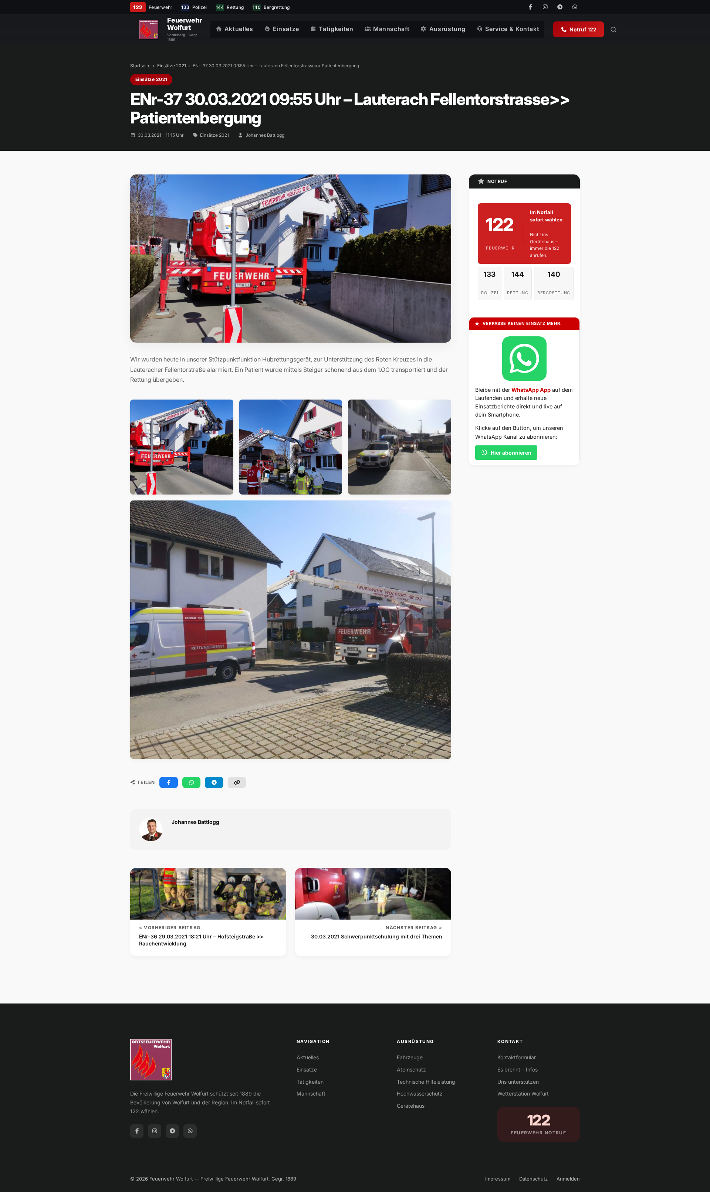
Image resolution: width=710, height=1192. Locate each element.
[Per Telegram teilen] (214, 782)
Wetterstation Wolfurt (523, 1093)
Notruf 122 (582, 29)
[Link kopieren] (237, 782)
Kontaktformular (516, 1057)
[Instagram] (545, 7)
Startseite (140, 65)
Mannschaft (391, 29)
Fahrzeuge (410, 1057)
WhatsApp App (531, 390)
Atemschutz (411, 1069)
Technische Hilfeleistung (426, 1082)
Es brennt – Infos (517, 1069)
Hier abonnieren (511, 452)
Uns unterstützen (518, 1082)
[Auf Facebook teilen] (168, 782)
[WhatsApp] (574, 7)
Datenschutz (533, 1179)
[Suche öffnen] (613, 29)
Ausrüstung (447, 29)
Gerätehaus (411, 1106)
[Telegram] (560, 7)
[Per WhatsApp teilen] (191, 782)
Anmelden (568, 1179)
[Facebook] (530, 7)
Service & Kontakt (512, 29)
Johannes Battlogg (265, 135)
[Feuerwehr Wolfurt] (148, 29)
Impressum (497, 1179)
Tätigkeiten (336, 29)
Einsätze (286, 29)
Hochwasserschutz (420, 1093)
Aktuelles (238, 29)
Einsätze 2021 (171, 65)
